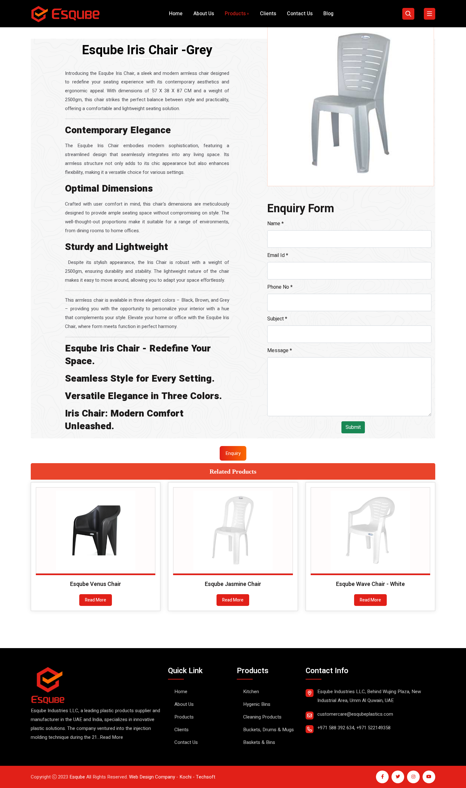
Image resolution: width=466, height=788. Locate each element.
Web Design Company (152, 776)
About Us (203, 13)
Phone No (280, 287)
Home (176, 13)
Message (279, 350)
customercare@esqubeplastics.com (355, 714)
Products (235, 13)
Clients (268, 13)
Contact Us (300, 13)
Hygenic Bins (256, 704)
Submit (353, 427)
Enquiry (233, 453)
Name (275, 223)
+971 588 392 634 (335, 727)
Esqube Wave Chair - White (370, 584)
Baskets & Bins (259, 742)
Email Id (277, 255)
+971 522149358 (373, 727)
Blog (328, 13)
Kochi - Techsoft (196, 776)
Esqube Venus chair (95, 584)
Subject (277, 319)
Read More (95, 600)
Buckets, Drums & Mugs (268, 729)
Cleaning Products (262, 716)
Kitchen (251, 691)
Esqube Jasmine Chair (233, 584)
